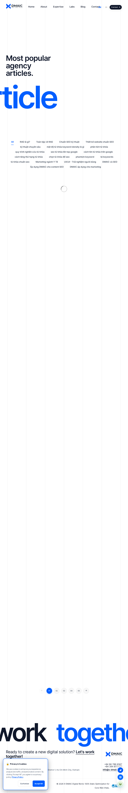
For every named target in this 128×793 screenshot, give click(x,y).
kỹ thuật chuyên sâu (30, 147)
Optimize (99, 95)
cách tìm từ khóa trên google (98, 152)
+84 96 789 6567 (113, 764)
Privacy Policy (17, 777)
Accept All (39, 784)
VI (106, 7)
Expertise (58, 6)
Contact (95, 6)
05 (79, 691)
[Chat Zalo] (120, 777)
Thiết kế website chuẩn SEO (100, 142)
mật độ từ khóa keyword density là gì (65, 147)
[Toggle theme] (120, 784)
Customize (24, 784)
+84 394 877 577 (113, 766)
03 (64, 691)
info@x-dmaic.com (112, 769)
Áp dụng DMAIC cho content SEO (47, 167)
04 (71, 691)
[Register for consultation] (120, 770)
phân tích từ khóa (99, 147)
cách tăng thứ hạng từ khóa (29, 157)
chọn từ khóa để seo (59, 157)
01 (49, 691)
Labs (72, 6)
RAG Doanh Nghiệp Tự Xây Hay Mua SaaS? (107, 60)
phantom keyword (85, 157)
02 (57, 691)
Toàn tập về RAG (44, 142)
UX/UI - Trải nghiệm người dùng (80, 162)
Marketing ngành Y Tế (47, 162)
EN (100, 7)
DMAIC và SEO (109, 162)
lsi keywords (106, 157)
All (12, 142)
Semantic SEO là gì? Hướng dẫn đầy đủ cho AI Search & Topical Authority (107, 112)
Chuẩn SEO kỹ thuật (104, 123)
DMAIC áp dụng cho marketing (85, 167)
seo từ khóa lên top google (64, 152)
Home (31, 6)
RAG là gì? (99, 69)
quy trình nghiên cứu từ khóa (29, 152)
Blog (83, 6)
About (43, 6)
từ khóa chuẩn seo (20, 162)
